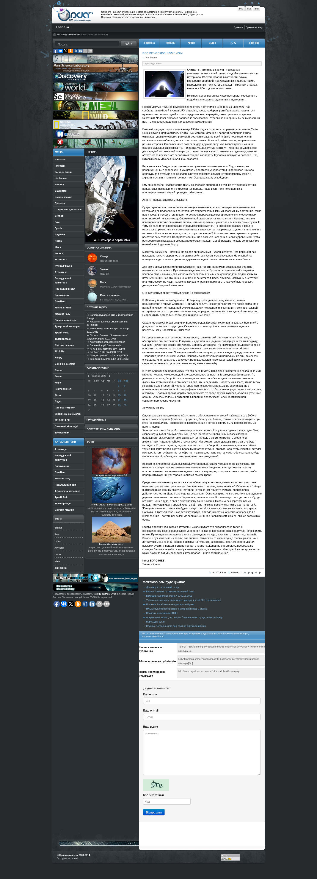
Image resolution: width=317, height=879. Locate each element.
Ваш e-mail (150, 710)
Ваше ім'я (150, 694)
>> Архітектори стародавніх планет (106, 342)
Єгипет (58, 527)
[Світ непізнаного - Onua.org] (258, 3)
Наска (58, 554)
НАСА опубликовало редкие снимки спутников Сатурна (176, 608)
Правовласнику (254, 27)
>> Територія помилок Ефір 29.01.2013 (108, 359)
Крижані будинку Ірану (111, 544)
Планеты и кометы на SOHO (162, 613)
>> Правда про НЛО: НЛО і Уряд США (107, 355)
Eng (256, 8)
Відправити (154, 812)
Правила (238, 27)
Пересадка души (155, 621)
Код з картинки (153, 795)
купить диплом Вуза (105, 594)
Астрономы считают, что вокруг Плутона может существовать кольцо (184, 617)
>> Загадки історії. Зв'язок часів (104, 345)
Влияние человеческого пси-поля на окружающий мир (176, 626)
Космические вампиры (162, 53)
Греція (58, 541)
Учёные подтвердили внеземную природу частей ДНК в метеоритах (183, 600)
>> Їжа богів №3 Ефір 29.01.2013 (104, 352)
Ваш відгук (150, 726)
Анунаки (59, 547)
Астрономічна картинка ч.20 (111, 475)
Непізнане (74, 34)
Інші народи (61, 567)
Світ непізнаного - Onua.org (76, 15)
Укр (249, 8)
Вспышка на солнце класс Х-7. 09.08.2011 (169, 595)
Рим (57, 534)
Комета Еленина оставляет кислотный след (170, 591)
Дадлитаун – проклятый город (162, 587)
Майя (57, 561)
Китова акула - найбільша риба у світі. (111, 504)
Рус (241, 8)
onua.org (62, 34)
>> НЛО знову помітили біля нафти (106, 348)
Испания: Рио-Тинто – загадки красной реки (170, 604)
